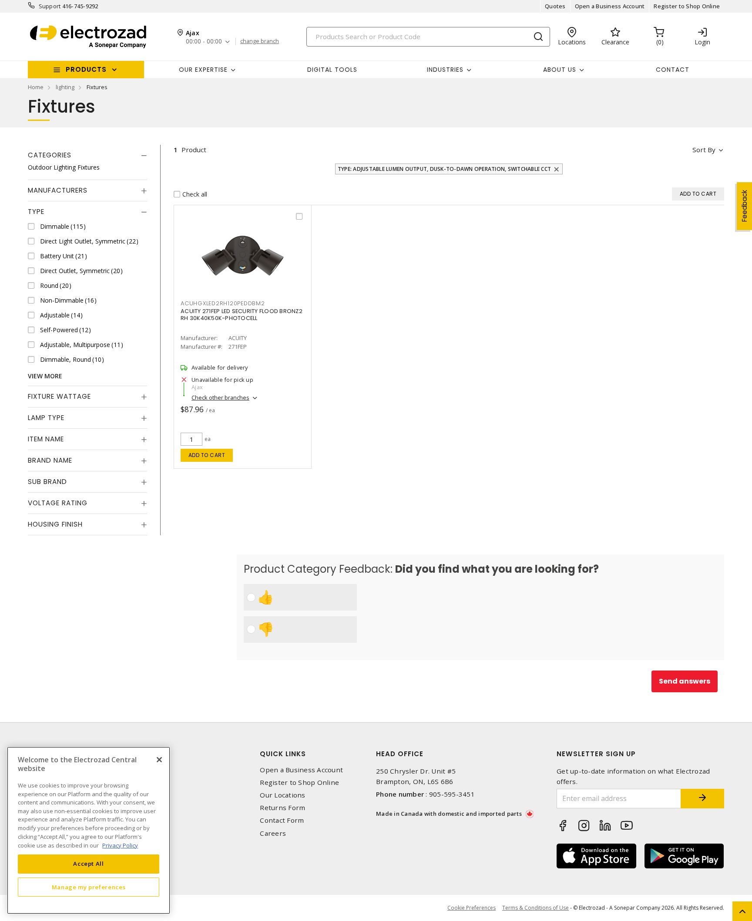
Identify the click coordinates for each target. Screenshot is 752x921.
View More (45, 376)
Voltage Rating (57, 502)
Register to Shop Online (687, 6)
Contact (672, 69)
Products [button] (86, 69)
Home (36, 87)
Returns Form (282, 808)
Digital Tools (332, 69)
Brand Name (50, 460)
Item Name (46, 439)
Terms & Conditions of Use (535, 907)
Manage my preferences (89, 887)
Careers (273, 833)
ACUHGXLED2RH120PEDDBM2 (223, 303)
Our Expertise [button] (203, 69)
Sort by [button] (703, 149)
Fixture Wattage (59, 396)
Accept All (88, 864)
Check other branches (220, 397)
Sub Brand (47, 481)
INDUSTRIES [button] (445, 69)
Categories (49, 155)
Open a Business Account (610, 6)
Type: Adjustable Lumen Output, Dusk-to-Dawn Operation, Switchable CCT (444, 169)
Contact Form (282, 820)
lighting (65, 87)
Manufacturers (57, 190)
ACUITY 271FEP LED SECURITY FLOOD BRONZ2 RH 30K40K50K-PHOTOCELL (241, 314)
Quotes (555, 6)
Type (36, 211)
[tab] (87, 155)
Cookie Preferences (471, 908)
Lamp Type (46, 417)
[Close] (159, 759)
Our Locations (282, 795)
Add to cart (206, 455)
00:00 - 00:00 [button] (204, 41)
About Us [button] (559, 69)
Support (50, 6)
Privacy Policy (120, 845)
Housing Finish (55, 524)
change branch (259, 41)
